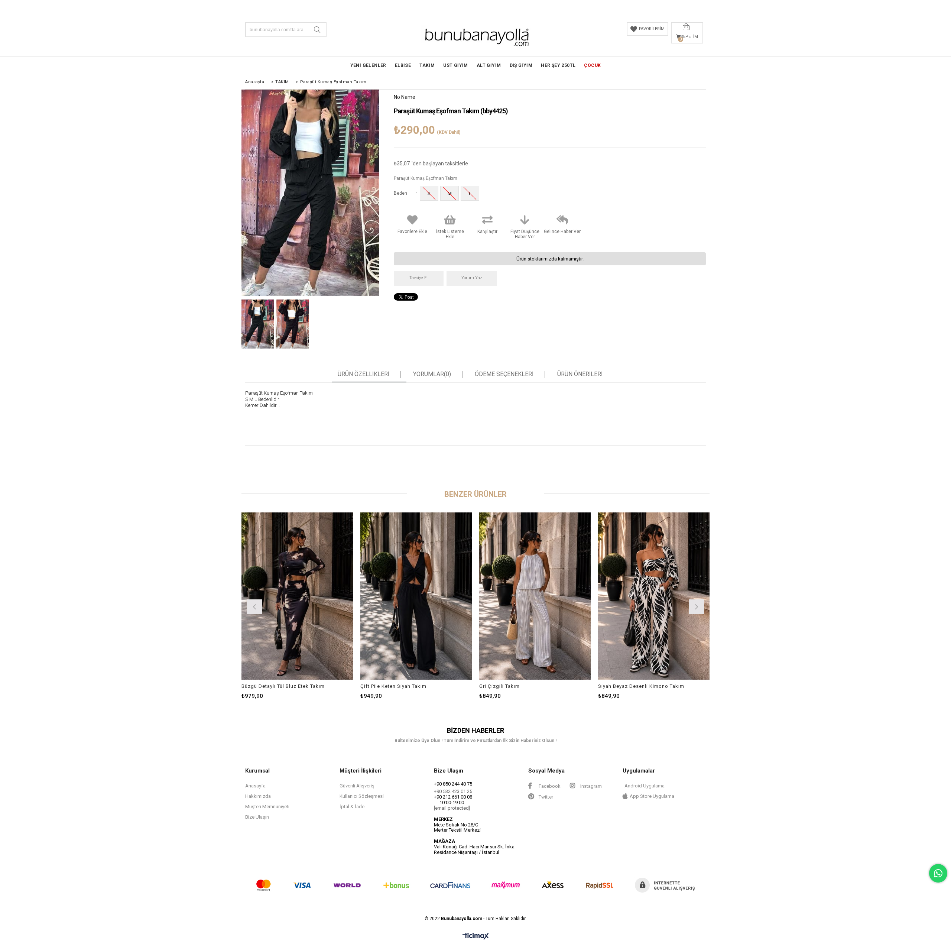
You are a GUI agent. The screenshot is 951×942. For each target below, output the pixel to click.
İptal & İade (352, 806)
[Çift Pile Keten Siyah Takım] (416, 596)
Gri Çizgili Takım (499, 686)
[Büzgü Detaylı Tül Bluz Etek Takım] (297, 596)
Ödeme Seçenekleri (504, 374)
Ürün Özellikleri (363, 374)
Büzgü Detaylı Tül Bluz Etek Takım (283, 686)
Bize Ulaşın (257, 817)
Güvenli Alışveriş (357, 786)
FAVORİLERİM (652, 28)
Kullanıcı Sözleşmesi (362, 796)
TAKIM (427, 65)
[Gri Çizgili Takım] (535, 596)
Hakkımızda (258, 796)
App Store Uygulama (652, 796)
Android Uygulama (644, 786)
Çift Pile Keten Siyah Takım (393, 686)
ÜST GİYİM (455, 65)
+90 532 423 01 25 (453, 791)
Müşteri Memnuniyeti (267, 806)
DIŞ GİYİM (521, 65)
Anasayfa (255, 786)
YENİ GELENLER (368, 65)
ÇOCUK (592, 65)
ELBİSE (403, 65)
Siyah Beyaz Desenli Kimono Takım (641, 686)
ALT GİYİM (489, 65)
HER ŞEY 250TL (558, 65)
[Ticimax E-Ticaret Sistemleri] (475, 936)
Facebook (549, 786)
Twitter (545, 797)
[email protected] (452, 808)
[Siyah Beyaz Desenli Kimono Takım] (654, 596)
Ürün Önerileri (580, 374)
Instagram (590, 786)
